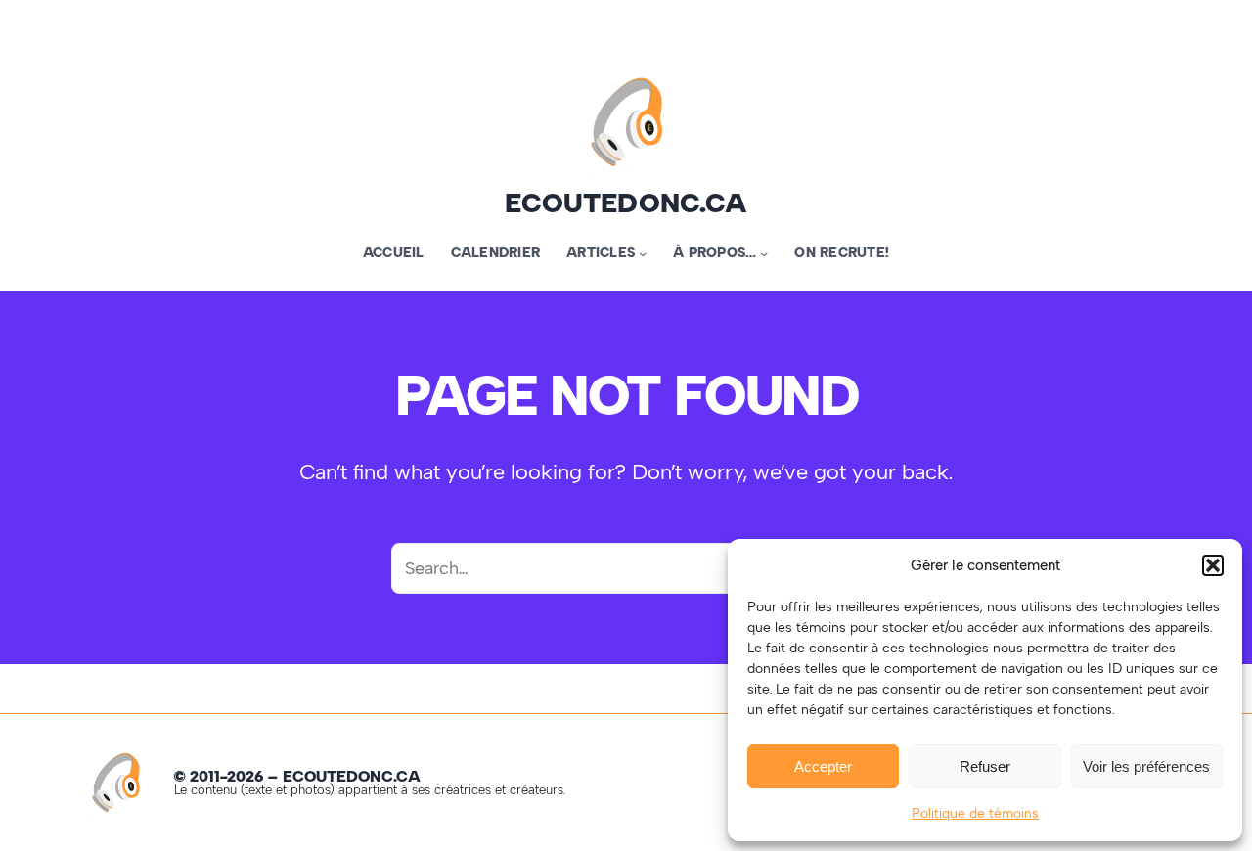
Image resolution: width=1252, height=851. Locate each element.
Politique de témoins (975, 813)
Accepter (823, 766)
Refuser (985, 766)
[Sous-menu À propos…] (764, 253)
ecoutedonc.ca (626, 202)
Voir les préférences (1146, 766)
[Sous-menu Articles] (643, 253)
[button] (1213, 565)
